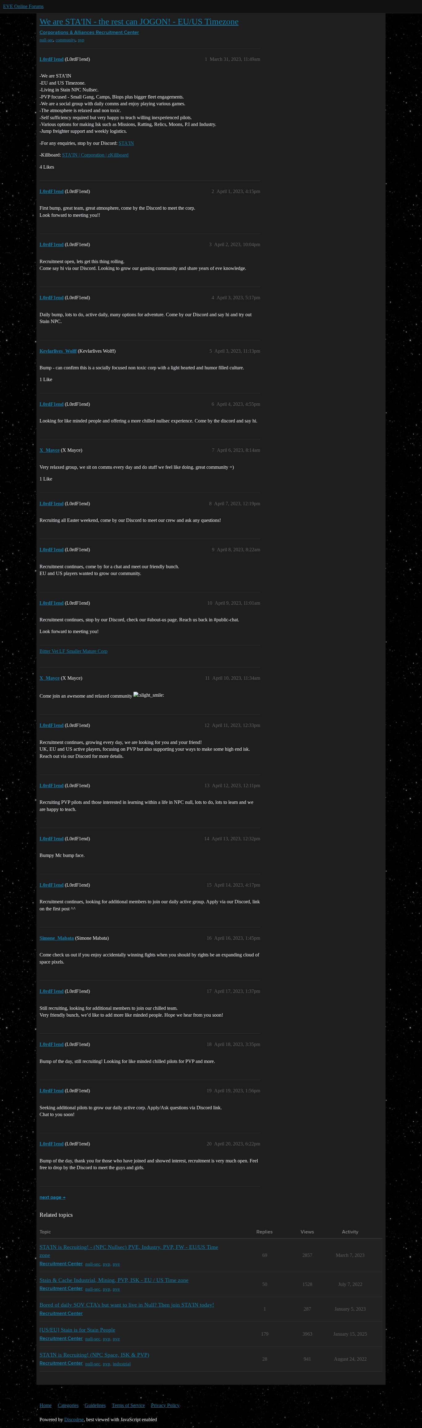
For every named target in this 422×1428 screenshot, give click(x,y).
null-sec (46, 40)
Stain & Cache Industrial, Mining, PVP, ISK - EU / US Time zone (114, 1280)
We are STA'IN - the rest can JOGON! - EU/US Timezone (139, 21)
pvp (81, 40)
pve (116, 1263)
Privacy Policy (165, 1405)
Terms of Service (128, 1405)
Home (46, 1405)
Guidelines (95, 1405)
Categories (68, 1405)
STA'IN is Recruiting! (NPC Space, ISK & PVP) (94, 1355)
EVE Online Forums (23, 6)
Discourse (74, 1419)
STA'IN (126, 143)
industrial (122, 1363)
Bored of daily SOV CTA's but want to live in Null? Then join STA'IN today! (127, 1305)
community (65, 40)
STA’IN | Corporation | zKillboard (95, 155)
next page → (52, 1197)
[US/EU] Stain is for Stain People (77, 1330)
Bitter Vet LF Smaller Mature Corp (74, 651)
